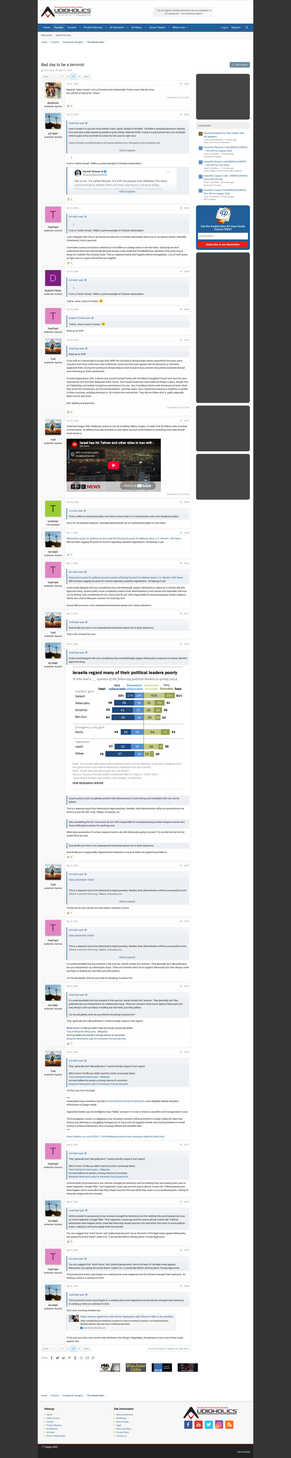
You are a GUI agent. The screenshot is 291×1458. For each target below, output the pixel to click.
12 (62, 76)
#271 (186, 613)
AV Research (117, 27)
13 (67, 76)
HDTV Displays (210, 199)
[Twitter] (209, 1428)
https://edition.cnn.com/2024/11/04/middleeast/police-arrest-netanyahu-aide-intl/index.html (115, 1136)
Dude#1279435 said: (79, 318)
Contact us (121, 1436)
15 (78, 76)
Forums (59, 27)
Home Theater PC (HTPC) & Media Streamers (223, 171)
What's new (178, 27)
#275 (186, 986)
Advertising (121, 1418)
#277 (186, 1144)
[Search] (247, 28)
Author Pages (122, 1422)
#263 (186, 208)
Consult (72, 27)
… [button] (57, 76)
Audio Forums (52, 1418)
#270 (186, 563)
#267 (186, 420)
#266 (186, 340)
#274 (186, 921)
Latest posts (204, 125)
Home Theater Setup (55, 1436)
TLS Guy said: (76, 510)
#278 (186, 1202)
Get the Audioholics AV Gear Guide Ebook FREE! (223, 228)
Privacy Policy (122, 1432)
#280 (186, 1286)
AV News (136, 27)
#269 (186, 533)
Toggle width (51, 1447)
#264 (186, 271)
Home (46, 27)
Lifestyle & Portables (212, 157)
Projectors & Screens (212, 185)
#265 (186, 309)
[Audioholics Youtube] (199, 1428)
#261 (186, 84)
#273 (186, 865)
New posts (46, 35)
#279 (186, 1250)
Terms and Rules (123, 1429)
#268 (186, 502)
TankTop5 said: (76, 123)
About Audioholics (124, 1415)
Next (86, 76)
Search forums (63, 35)
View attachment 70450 (81, 879)
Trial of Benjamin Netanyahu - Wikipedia (87, 1031)
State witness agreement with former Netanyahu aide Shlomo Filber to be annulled (126, 1316)
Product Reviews (93, 27)
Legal (118, 1425)
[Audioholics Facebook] (188, 1428)
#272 (186, 644)
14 (73, 76)
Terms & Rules (243, 1452)
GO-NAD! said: (76, 216)
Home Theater (157, 27)
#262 (186, 114)
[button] (80, 28)
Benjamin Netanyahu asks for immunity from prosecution (96, 1038)
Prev (46, 76)
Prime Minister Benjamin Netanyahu (127, 1101)
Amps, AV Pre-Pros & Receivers (217, 142)
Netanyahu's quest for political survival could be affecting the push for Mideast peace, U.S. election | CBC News (124, 538)
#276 (186, 1052)
